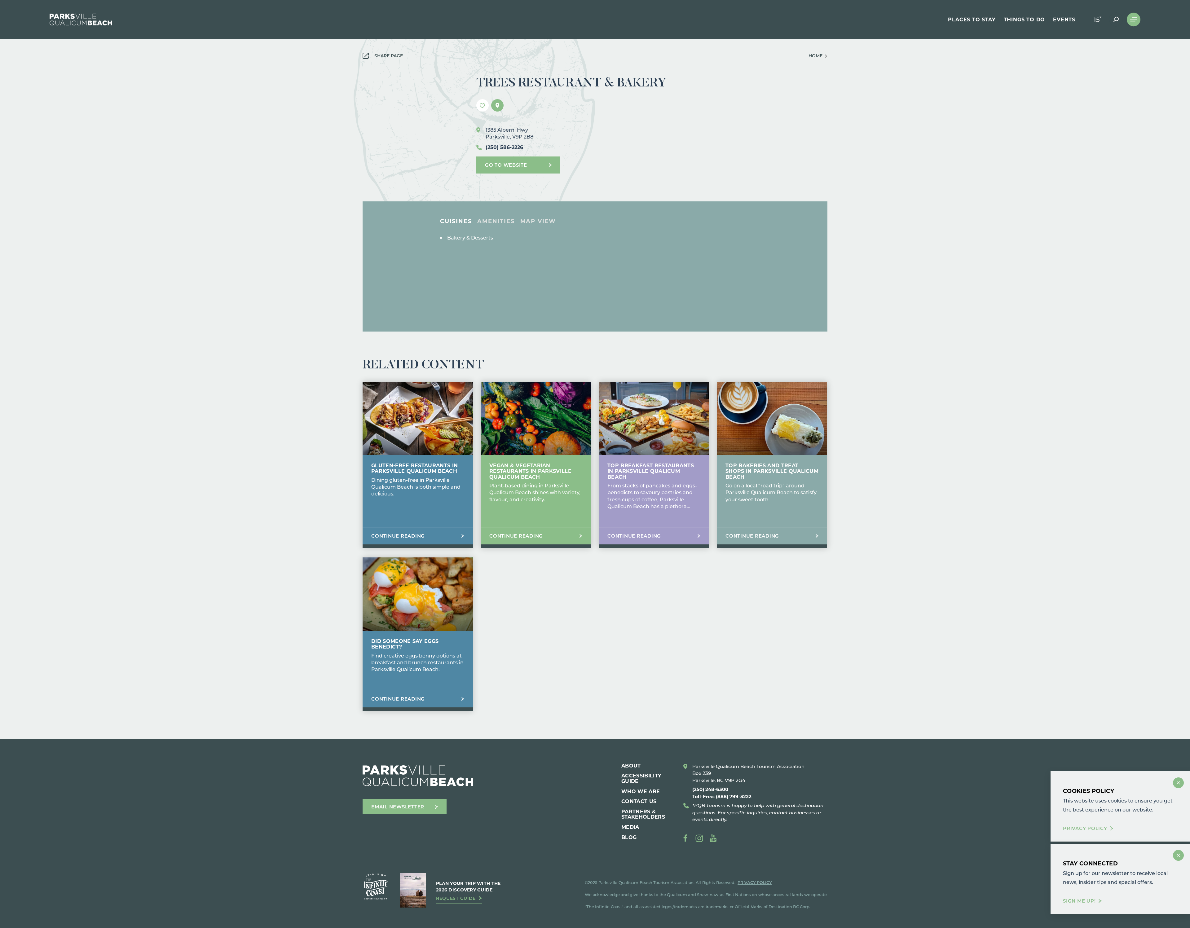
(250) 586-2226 (504, 147)
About (631, 765)
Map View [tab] (538, 221)
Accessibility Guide (641, 778)
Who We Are (640, 791)
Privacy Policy (1085, 828)
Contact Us (638, 801)
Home (815, 56)
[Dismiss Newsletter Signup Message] (1178, 855)
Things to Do (1024, 19)
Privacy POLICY (755, 882)
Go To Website (506, 165)
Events (1064, 19)
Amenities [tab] (495, 221)
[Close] (1178, 782)
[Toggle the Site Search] (1116, 19)
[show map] (497, 105)
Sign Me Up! (1079, 901)
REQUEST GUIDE (456, 898)
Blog (629, 837)
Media (630, 827)
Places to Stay (971, 19)
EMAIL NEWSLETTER (397, 806)
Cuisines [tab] (456, 221)
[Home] (81, 19)
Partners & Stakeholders (643, 814)
